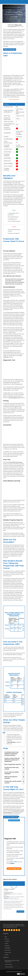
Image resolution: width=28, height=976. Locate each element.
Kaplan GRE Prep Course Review (13, 283)
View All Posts (20, 911)
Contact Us (7, 941)
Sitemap (6, 954)
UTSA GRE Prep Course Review (13, 280)
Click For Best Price (14, 868)
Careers (6, 943)
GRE (9, 340)
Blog (6, 936)
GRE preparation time (14, 397)
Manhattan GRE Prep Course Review (14, 282)
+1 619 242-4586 (8, 964)
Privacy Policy (8, 952)
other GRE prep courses (15, 462)
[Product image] (14, 829)
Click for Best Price (14, 99)
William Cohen (18, 24)
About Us (7, 938)
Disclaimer (7, 945)
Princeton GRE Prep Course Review (14, 279)
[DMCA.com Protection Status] (21, 974)
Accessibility (7, 947)
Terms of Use (7, 950)
